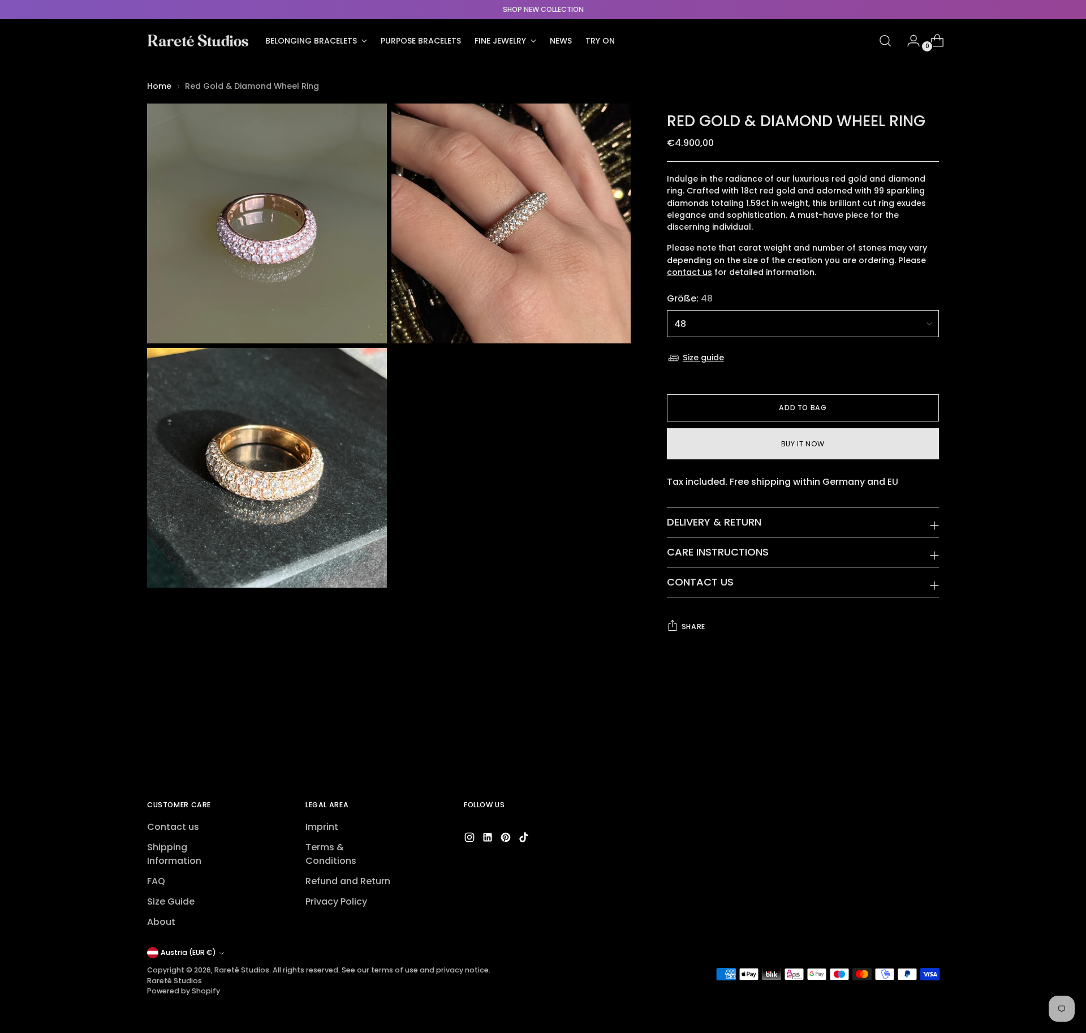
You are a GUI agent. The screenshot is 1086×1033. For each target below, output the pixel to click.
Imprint (321, 826)
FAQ (156, 881)
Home (159, 86)
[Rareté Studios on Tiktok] (525, 839)
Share (693, 626)
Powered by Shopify (183, 991)
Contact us (173, 826)
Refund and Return (347, 881)
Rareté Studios (241, 970)
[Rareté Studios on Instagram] (470, 839)
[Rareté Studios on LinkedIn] (488, 839)
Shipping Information (174, 854)
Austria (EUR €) (188, 952)
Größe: (690, 298)
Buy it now (803, 444)
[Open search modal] (885, 40)
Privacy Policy (336, 901)
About (161, 921)
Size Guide (171, 901)
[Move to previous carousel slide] (903, 732)
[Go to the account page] (909, 40)
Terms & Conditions (330, 854)
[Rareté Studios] (198, 41)
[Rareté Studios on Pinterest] (507, 839)
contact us (689, 272)
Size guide (703, 357)
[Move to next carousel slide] (929, 731)
